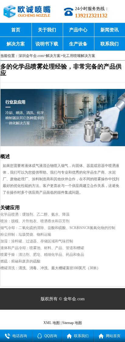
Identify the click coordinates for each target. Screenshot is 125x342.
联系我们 (109, 43)
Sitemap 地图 (72, 323)
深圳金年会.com (31, 56)
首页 (15, 29)
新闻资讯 (109, 29)
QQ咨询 (50, 336)
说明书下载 (46, 43)
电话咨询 (19, 336)
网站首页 (113, 336)
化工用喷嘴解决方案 (78, 56)
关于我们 (47, 29)
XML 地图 (51, 323)
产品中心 (78, 29)
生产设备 (78, 43)
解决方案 (16, 43)
